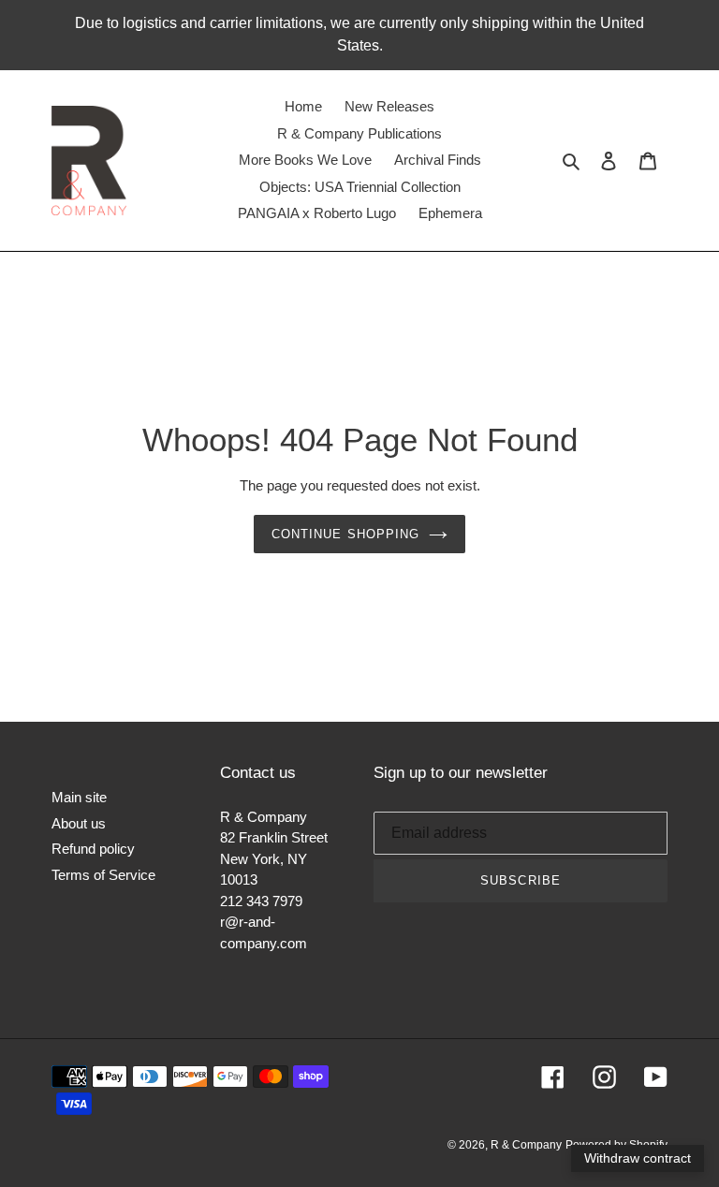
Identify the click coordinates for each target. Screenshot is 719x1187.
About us (78, 823)
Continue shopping (345, 534)
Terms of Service (103, 875)
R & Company (526, 1144)
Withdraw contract (637, 1157)
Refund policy (93, 849)
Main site (79, 797)
